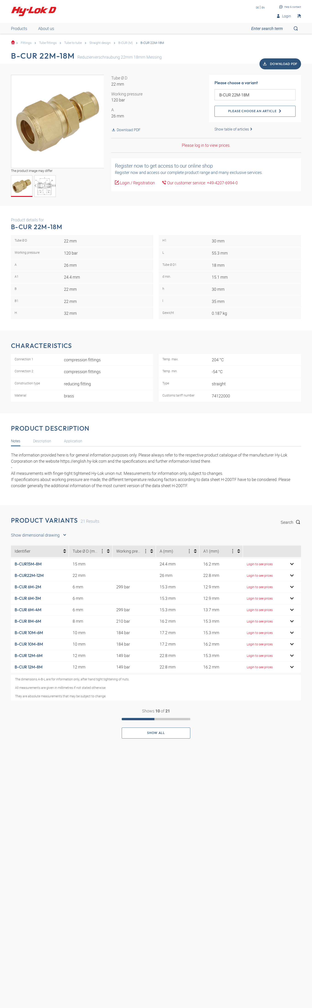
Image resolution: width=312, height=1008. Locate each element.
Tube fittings (48, 43)
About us (46, 28)
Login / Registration (137, 182)
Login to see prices (260, 564)
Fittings (26, 43)
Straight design (100, 43)
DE (257, 7)
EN (263, 7)
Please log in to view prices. (206, 145)
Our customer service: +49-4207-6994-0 (202, 182)
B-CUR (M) (125, 43)
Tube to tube (73, 43)
